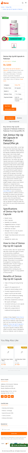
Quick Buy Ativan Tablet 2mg (20, 360)
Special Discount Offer (7, 413)
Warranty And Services (7, 408)
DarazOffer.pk (7, 191)
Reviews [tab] (19, 118)
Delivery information (7, 418)
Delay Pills (17, 85)
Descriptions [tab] (10, 118)
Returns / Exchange (7, 410)
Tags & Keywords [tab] (14, 121)
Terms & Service (6, 415)
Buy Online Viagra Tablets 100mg (7, 360)
